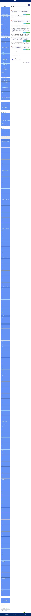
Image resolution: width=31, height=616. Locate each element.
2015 (2, 153)
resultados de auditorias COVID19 (4, 601)
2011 (2, 146)
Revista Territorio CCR (4, 610)
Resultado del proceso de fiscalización (4, 137)
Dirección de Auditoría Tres (5, 199)
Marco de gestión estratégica (5, 37)
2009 (2, 143)
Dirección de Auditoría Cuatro (5, 228)
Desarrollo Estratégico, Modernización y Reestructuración (4, 71)
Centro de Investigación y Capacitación (4, 604)
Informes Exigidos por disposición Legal (4, 62)
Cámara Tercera (4, 479)
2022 (2, 165)
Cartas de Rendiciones (4, 107)
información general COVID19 (5, 598)
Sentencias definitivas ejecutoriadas (4, 422)
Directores (3, 52)
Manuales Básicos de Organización (4, 24)
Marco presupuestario (4, 77)
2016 (2, 155)
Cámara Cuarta (3, 506)
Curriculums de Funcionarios (5, 47)
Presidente (3, 40)
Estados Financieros (4, 95)
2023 (2, 167)
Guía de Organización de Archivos (4, 116)
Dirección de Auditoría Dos (5, 170)
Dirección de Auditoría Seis (5, 286)
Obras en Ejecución (4, 64)
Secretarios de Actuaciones (5, 57)
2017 (2, 156)
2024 (2, 168)
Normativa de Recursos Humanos (4, 20)
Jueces (2, 49)
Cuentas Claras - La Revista (5, 608)
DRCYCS (3, 102)
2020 (2, 278)
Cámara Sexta (3, 561)
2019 (2, 160)
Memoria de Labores (4, 59)
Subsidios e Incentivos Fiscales (5, 87)
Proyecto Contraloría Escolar (5, 109)
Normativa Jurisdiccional (5, 16)
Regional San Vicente (4, 402)
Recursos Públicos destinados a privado (5, 90)
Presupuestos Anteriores (5, 82)
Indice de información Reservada (4, 123)
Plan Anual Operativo (4, 67)
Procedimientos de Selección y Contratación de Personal (5, 35)
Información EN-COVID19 (5, 597)
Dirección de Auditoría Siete (5, 315)
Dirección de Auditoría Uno (5, 141)
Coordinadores (3, 50)
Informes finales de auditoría (5, 139)
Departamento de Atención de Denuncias (5, 128)
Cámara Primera (4, 424)
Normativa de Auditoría (5, 14)
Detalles (24, 14)
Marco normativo (4, 6)
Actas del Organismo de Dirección (4, 32)
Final (20, 59)
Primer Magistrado (4, 42)
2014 (2, 151)
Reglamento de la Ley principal (5, 12)
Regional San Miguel (4, 344)
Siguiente (17, 59)
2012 (2, 148)
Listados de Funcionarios (5, 45)
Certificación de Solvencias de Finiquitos (5, 28)
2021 (2, 163)
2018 (2, 158)
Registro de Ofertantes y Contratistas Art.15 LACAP (4, 80)
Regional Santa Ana (4, 373)
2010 (2, 377)
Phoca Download (28, 62)
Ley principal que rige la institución (4, 10)
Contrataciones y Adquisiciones (6, 97)
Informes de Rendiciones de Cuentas (5, 105)
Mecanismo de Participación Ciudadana (5, 132)
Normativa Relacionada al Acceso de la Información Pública (5, 119)
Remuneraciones (4, 99)
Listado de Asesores (4, 75)
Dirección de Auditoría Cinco (5, 257)
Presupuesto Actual (4, 85)
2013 (2, 266)
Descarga (28, 14)
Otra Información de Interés (5, 125)
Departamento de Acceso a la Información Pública (5, 112)
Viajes (2, 92)
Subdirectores (3, 54)
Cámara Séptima (4, 578)
